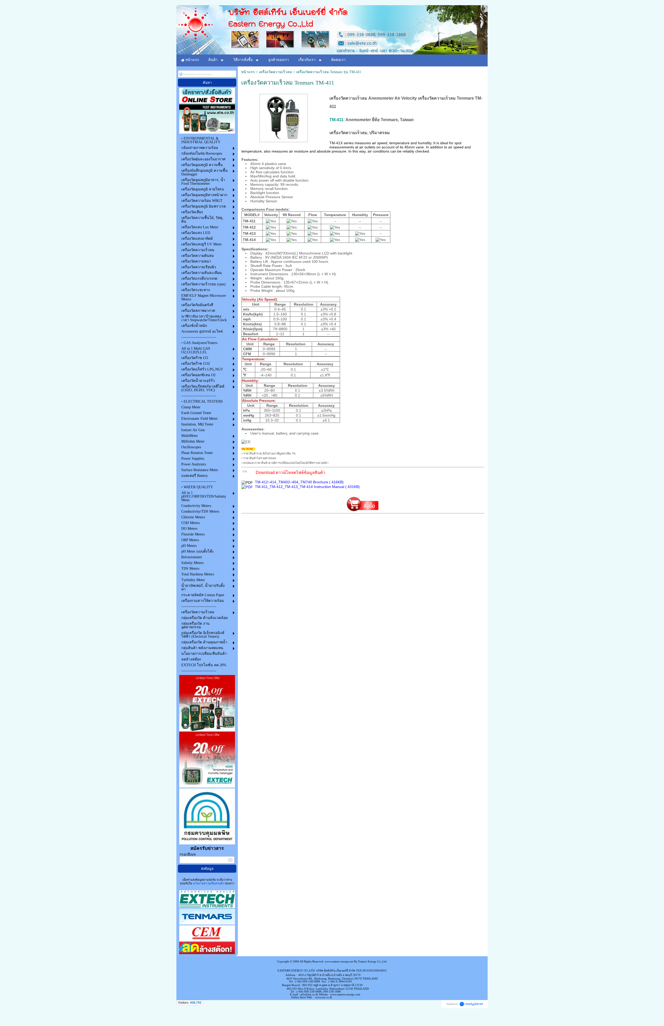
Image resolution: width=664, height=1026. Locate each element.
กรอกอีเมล (187, 854)
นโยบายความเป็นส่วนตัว (208, 883)
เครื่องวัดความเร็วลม (275, 72)
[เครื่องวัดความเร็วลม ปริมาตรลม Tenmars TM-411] (283, 116)
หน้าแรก (248, 72)
